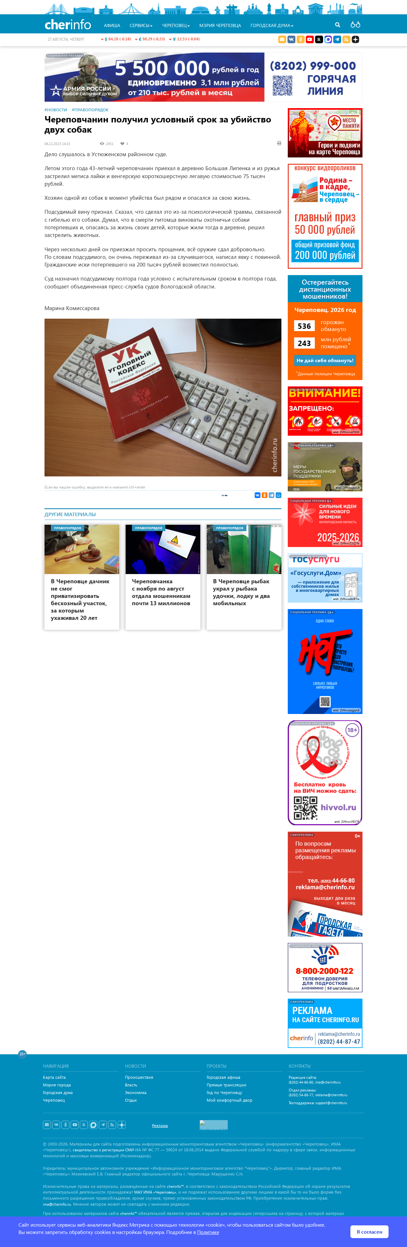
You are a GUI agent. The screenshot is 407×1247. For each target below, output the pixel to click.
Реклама (160, 1125)
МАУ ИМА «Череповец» (155, 1192)
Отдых (131, 1100)
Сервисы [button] (139, 25)
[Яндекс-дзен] (121, 1125)
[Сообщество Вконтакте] (56, 1125)
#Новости (56, 109)
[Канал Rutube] (319, 39)
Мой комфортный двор (229, 1100)
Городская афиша (223, 1077)
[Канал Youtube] (310, 39)
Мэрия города (57, 1084)
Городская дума (58, 1092)
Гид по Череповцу (224, 1092)
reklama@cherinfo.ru (331, 1095)
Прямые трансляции (226, 1084)
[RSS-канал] (112, 1125)
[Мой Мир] (278, 495)
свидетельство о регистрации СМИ (103, 1149)
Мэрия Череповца (220, 25)
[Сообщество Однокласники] (301, 39)
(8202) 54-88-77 (301, 1095)
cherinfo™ (175, 1186)
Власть (131, 1084)
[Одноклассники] (264, 495)
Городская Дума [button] (270, 25)
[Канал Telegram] (103, 1125)
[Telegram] (271, 495)
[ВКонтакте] (257, 495)
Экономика (136, 1092)
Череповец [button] (174, 25)
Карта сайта (54, 1077)
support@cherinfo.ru (331, 1103)
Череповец (54, 1100)
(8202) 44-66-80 (301, 1082)
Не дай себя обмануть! (325, 360)
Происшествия (139, 1077)
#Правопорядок (90, 109)
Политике (208, 1232)
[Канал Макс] (328, 40)
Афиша (112, 25)
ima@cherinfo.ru (328, 1082)
